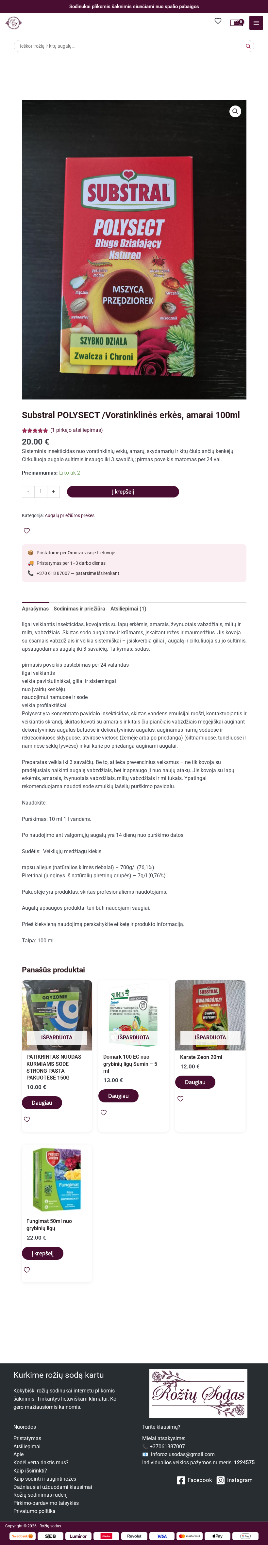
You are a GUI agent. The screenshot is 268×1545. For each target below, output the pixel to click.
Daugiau (42, 1102)
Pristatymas (27, 1438)
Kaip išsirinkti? (30, 1471)
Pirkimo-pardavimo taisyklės (46, 1503)
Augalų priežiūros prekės (69, 515)
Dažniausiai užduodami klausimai (52, 1487)
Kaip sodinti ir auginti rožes (44, 1479)
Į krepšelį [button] (43, 1253)
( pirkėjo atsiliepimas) (76, 430)
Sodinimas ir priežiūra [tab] (79, 609)
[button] (235, 111)
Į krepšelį (123, 491)
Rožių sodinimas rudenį (40, 1495)
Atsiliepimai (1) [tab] (128, 609)
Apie (18, 1454)
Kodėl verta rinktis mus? (41, 1463)
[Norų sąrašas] (218, 21)
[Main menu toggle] (256, 23)
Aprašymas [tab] (35, 609)
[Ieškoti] (248, 46)
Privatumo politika (34, 1511)
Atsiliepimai (27, 1447)
